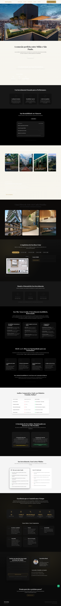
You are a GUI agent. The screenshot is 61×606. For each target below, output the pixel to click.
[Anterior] (5, 163)
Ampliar (27, 256)
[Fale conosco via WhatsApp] (58, 586)
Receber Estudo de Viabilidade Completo (30, 140)
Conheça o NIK (30, 56)
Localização (30, 1)
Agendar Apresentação (30, 595)
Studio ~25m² (27, 118)
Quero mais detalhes (36, 260)
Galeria (34, 1)
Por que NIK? (20, 1)
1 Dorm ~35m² (33, 118)
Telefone (9, 567)
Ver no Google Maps (10, 194)
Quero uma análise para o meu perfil (30, 381)
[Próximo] (56, 163)
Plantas (25, 1)
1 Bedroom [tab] (38, 252)
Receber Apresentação (51, 1)
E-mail (9, 570)
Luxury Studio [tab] (15, 252)
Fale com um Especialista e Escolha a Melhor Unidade (30, 450)
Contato (39, 1)
